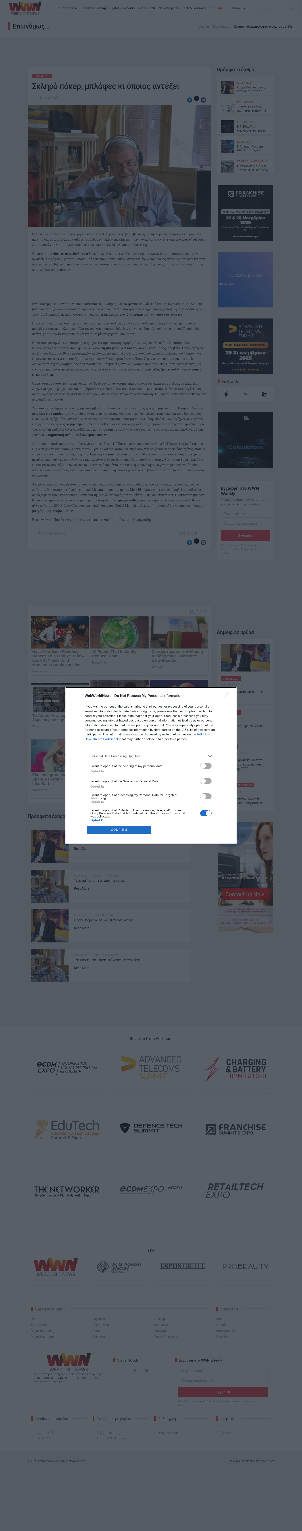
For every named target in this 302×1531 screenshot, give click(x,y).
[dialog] (151, 765)
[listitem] (151, 756)
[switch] (206, 766)
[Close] (227, 696)
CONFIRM (119, 829)
